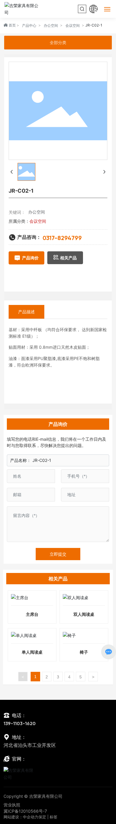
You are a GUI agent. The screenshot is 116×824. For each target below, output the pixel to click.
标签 (53, 816)
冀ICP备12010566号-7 (25, 811)
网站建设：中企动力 (21, 816)
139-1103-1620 (20, 724)
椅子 (84, 652)
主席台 (32, 614)
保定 (42, 816)
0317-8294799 (62, 239)
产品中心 (29, 25)
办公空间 (51, 25)
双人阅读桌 (83, 614)
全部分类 (58, 42)
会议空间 (72, 25)
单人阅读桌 (32, 652)
